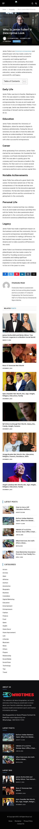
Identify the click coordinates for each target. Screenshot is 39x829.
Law (4, 636)
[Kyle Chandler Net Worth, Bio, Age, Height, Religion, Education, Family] (19, 381)
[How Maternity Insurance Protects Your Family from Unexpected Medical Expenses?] (8, 555)
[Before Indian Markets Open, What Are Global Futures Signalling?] (8, 521)
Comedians (6, 596)
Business (6, 593)
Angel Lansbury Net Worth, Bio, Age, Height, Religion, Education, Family (19, 486)
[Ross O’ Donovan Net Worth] (19, 353)
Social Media (7, 659)
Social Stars (7, 662)
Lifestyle (6, 639)
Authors (5, 583)
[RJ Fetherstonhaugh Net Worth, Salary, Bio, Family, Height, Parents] (19, 411)
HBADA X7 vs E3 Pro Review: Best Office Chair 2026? (25, 531)
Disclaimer (18, 821)
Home (10, 821)
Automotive (6, 586)
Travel (5, 672)
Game (4, 622)
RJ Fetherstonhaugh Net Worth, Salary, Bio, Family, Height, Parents (19, 425)
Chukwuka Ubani (13, 38)
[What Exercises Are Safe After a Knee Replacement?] (8, 543)
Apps (4, 576)
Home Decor (7, 629)
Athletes (5, 579)
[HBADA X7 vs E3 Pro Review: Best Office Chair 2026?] (8, 532)
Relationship (7, 656)
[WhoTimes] (19, 3)
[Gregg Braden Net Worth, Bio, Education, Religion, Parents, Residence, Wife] (19, 442)
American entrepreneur (23, 51)
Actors (5, 569)
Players (5, 652)
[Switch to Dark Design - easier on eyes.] (32, 3)
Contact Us (20, 824)
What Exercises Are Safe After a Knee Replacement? (25, 543)
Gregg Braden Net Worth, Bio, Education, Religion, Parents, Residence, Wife (18, 455)
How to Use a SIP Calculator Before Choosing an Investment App (25, 510)
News (4, 646)
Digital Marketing (8, 599)
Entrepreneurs (7, 609)
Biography (17, 41)
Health (5, 626)
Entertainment (7, 606)
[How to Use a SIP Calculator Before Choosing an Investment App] (8, 510)
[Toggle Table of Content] (23, 81)
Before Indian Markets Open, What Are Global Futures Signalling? (24, 520)
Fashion (5, 612)
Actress (5, 573)
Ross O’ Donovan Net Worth (13, 365)
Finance (5, 616)
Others (5, 649)
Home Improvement (9, 632)
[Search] (36, 3)
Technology (7, 665)
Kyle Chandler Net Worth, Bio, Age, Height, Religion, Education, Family (19, 395)
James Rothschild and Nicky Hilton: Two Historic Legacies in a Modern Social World (19, 336)
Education (6, 602)
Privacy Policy (28, 821)
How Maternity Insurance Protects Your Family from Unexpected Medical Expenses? (26, 555)
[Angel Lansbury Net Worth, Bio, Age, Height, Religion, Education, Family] (19, 472)
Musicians (6, 642)
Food (4, 619)
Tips (4, 669)
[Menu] (3, 3)
